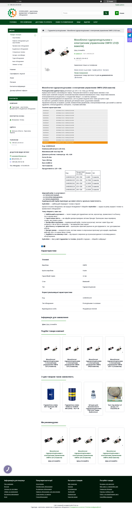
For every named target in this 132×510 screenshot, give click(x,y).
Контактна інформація (17, 86)
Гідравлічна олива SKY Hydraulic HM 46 (51, 406)
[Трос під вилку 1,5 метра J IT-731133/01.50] (114, 392)
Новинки (13, 69)
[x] (44, 246)
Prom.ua (75, 505)
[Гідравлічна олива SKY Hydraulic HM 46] (50, 392)
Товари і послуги (15, 35)
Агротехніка (16, 37)
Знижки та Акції (17, 64)
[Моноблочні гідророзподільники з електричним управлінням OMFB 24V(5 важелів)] (93, 347)
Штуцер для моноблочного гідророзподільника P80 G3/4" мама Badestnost (94, 408)
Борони (70, 486)
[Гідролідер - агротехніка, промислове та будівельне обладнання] (12, 17)
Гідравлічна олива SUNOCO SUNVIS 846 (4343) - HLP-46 (72, 406)
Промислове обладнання (20, 46)
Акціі (78, 22)
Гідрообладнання (18, 58)
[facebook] (42, 246)
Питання (13, 82)
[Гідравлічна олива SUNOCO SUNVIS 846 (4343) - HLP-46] (72, 392)
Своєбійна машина (106, 497)
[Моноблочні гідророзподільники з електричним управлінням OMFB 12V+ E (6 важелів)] (114, 347)
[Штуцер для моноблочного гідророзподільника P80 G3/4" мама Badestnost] (93, 392)
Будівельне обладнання (20, 49)
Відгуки (87, 22)
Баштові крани (72, 497)
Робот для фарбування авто (109, 494)
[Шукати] (106, 13)
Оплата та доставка (11, 489)
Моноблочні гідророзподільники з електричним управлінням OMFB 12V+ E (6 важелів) (115, 363)
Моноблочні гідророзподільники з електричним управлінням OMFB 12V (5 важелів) (72, 363)
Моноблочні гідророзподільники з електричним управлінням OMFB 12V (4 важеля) (51, 363)
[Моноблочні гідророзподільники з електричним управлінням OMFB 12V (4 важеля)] (50, 347)
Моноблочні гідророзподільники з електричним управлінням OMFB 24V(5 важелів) (94, 363)
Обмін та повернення (64, 22)
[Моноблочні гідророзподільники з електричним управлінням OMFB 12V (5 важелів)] (72, 347)
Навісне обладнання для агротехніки (20, 41)
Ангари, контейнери (18, 55)
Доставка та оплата (43, 22)
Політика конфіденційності (93, 507)
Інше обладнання (18, 61)
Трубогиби (71, 492)
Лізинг (12, 78)
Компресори (72, 494)
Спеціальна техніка (18, 52)
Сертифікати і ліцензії (17, 74)
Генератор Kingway (106, 489)
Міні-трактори (72, 484)
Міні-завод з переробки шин (109, 486)
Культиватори (72, 489)
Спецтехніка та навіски (43, 494)
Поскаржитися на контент (77, 507)
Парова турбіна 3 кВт (107, 492)
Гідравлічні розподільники (57, 30)
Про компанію (26, 22)
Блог (96, 22)
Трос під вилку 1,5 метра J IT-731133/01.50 (115, 406)
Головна (13, 22)
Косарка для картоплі (107, 484)
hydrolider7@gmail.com (19, 156)
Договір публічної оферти (18, 90)
